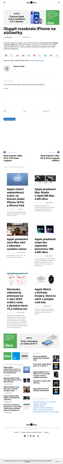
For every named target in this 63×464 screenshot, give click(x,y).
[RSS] (38, 436)
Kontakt (46, 432)
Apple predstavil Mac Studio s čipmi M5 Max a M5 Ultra (45, 194)
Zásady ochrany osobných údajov (31, 432)
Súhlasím (57, 461)
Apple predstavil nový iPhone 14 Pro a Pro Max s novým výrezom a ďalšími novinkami (41, 374)
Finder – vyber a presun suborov (43, 410)
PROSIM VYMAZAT (39, 406)
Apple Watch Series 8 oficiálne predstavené (41, 389)
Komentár (6, 88)
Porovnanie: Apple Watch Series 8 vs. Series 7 (42, 365)
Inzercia (16, 432)
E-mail (24, 111)
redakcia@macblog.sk (37, 60)
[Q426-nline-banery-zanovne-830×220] (31, 17)
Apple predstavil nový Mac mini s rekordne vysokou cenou (17, 244)
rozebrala (25, 43)
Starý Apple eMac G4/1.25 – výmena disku (46, 411)
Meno (5, 111)
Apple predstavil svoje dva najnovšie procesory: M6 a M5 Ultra (45, 246)
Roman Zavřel (8, 37)
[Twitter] (28, 436)
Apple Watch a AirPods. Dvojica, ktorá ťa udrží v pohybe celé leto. (45, 296)
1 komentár (20, 209)
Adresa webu (46, 111)
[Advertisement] (31, 135)
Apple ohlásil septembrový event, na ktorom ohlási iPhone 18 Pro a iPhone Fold (15, 197)
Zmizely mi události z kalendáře (43, 408)
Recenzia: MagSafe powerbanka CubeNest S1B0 (41, 358)
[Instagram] (30, 436)
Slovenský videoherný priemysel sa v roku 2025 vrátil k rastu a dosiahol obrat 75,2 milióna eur (17, 299)
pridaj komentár (26, 37)
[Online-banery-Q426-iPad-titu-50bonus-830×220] (31, 341)
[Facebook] (25, 436)
